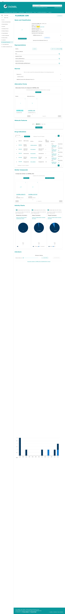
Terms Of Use (33, 611)
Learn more (42, 26)
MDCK (43, 7)
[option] (7, 22)
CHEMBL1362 (19, 110)
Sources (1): (19, 74)
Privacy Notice (25, 611)
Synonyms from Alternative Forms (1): (40, 40)
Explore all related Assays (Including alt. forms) (38, 218)
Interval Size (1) (18, 257)
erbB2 (39, 7)
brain (41, 7)
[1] (58, 150)
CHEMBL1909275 (20, 194)
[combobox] (47, 6)
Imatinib (37, 7)
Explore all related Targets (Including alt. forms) (54, 218)
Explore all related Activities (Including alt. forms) (21, 218)
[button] (25, 99)
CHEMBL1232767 (32, 194)
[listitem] (7, 15)
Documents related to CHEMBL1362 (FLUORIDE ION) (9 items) (38, 261)
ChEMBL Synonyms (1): (37, 35)
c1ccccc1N (45, 7)
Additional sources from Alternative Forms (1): (26, 79)
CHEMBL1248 (31, 110)
